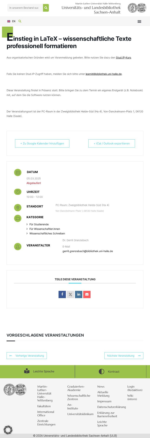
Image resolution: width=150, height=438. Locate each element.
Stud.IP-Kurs (123, 57)
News (100, 386)
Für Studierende (39, 224)
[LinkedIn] (78, 294)
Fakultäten (44, 406)
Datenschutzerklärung (106, 407)
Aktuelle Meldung (103, 393)
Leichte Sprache (102, 423)
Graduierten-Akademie (76, 388)
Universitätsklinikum (76, 414)
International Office (45, 413)
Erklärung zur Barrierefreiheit (106, 414)
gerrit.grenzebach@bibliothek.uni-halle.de (88, 251)
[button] (139, 21)
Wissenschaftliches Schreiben (47, 233)
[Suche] (46, 8)
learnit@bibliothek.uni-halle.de (104, 73)
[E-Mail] (87, 294)
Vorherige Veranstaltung (30, 355)
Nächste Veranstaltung (120, 355)
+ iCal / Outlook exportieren (112, 143)
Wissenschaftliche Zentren (76, 397)
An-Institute (72, 406)
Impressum (104, 401)
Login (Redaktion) (134, 388)
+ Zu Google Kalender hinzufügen (42, 143)
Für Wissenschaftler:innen (44, 228)
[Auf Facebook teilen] (62, 294)
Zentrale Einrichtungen (46, 422)
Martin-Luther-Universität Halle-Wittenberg (44, 393)
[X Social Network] (70, 294)
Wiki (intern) (132, 397)
